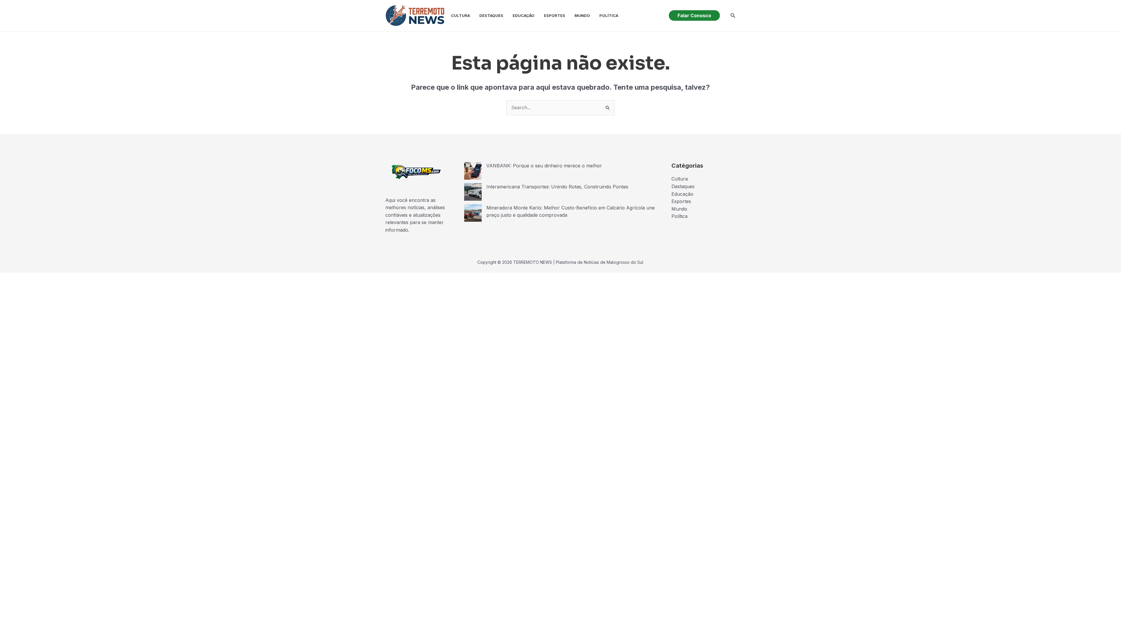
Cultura (460, 15)
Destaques (491, 15)
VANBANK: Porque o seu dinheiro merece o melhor (544, 166)
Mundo (582, 15)
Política (608, 15)
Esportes (554, 15)
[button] (694, 15)
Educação (524, 15)
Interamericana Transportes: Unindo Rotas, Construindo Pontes (557, 187)
